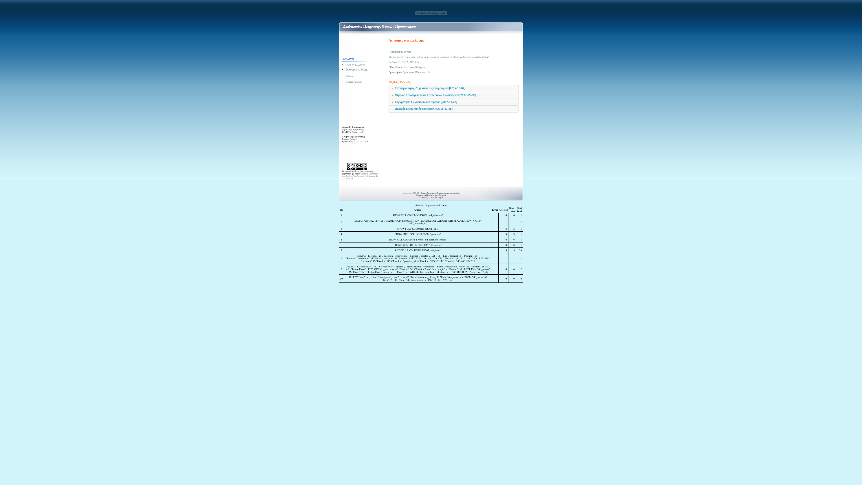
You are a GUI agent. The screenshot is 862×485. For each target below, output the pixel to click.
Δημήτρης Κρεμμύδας (353, 129)
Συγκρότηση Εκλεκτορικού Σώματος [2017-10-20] (426, 102)
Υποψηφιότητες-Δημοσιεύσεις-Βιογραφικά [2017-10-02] (430, 88)
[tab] (454, 88)
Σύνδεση (349, 76)
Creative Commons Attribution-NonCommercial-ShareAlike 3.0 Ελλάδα (360, 176)
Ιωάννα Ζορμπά (349, 139)
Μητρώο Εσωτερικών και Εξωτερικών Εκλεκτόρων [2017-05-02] (435, 95)
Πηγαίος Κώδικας (353, 82)
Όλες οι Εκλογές (355, 64)
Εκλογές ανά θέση (356, 69)
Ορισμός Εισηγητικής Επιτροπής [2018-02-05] (424, 108)
